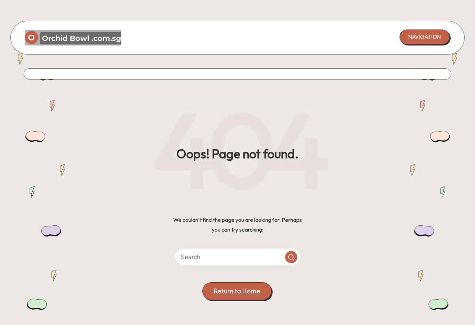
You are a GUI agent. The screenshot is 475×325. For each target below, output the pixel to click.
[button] (425, 37)
